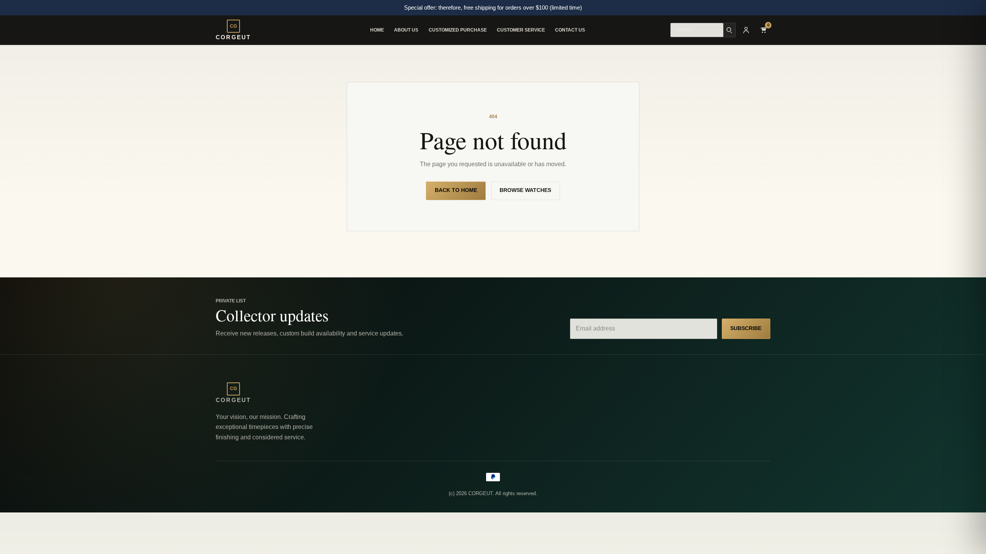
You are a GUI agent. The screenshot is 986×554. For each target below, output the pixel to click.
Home (377, 30)
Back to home (456, 190)
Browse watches (525, 190)
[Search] (729, 30)
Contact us (570, 30)
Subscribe (745, 328)
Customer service (521, 30)
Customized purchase (458, 30)
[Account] (746, 30)
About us (406, 30)
